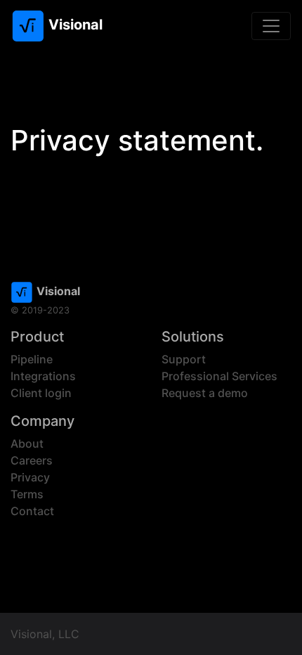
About (27, 443)
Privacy (30, 477)
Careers (32, 460)
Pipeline (32, 359)
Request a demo (205, 393)
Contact (32, 511)
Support (184, 359)
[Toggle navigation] (271, 26)
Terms (27, 494)
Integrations (43, 376)
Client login (41, 393)
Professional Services (219, 376)
